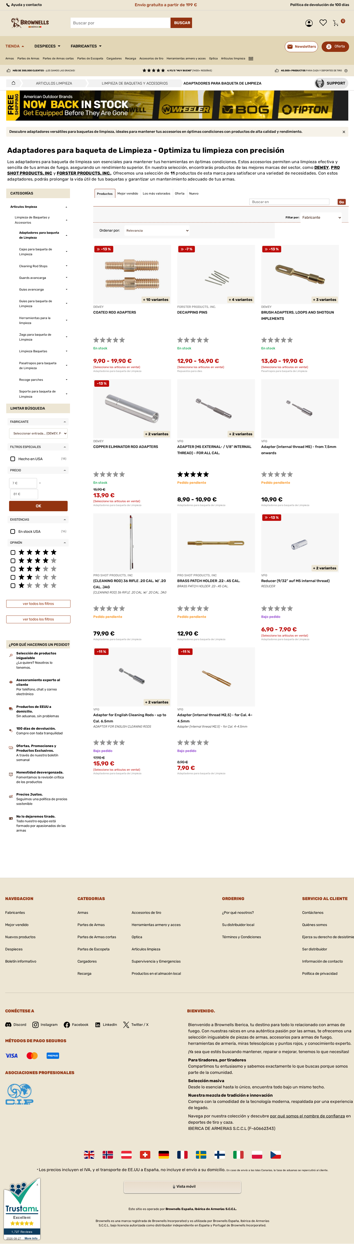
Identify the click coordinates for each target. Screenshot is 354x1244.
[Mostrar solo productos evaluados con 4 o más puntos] (38, 560)
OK (38, 505)
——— (251, 58)
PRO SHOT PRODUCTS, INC (113, 575)
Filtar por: (292, 217)
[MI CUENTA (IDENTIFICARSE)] (310, 23)
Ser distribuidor (314, 949)
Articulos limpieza (233, 58)
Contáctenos (312, 912)
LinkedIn (110, 1024)
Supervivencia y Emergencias (156, 961)
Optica (213, 58)
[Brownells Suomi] (220, 1155)
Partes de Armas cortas (58, 58)
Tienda (12, 46)
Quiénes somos (314, 925)
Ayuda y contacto (26, 5)
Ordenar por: (110, 230)
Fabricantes (84, 46)
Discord (19, 1024)
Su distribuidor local (238, 925)
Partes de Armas (28, 58)
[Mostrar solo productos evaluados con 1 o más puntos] (38, 585)
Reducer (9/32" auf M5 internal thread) (295, 581)
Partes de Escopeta (90, 58)
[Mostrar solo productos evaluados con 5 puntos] (38, 552)
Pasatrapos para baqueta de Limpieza (284, 371)
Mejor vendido (17, 925)
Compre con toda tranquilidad (39, 733)
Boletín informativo (20, 961)
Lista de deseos (324, 23)
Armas (9, 58)
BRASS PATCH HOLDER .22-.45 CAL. (208, 581)
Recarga (130, 58)
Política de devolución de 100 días (319, 5)
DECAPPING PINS (192, 312)
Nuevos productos (20, 937)
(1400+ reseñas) (189, 70)
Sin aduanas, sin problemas (37, 716)
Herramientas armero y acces (186, 58)
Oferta (340, 46)
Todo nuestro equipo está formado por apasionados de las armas (41, 825)
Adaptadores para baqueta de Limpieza (117, 371)
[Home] (12, 83)
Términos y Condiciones (241, 937)
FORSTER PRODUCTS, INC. (84, 173)
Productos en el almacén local (156, 973)
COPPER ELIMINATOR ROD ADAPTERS (125, 447)
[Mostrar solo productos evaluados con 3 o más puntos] (38, 568)
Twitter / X (139, 1024)
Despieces (45, 46)
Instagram (49, 1024)
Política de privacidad (319, 973)
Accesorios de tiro (151, 58)
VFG (180, 441)
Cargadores (114, 58)
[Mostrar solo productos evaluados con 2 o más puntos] (38, 577)
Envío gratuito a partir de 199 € (166, 4)
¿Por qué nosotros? (238, 912)
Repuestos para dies (189, 371)
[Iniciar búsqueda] (181, 23)
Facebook (80, 1024)
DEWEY (321, 167)
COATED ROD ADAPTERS (114, 312)
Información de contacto (322, 961)
